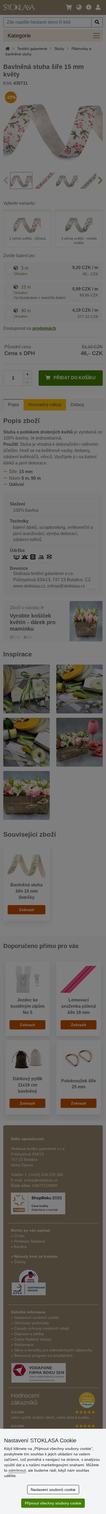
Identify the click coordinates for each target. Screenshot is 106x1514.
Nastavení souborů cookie (53, 1489)
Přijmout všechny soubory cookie (53, 1503)
